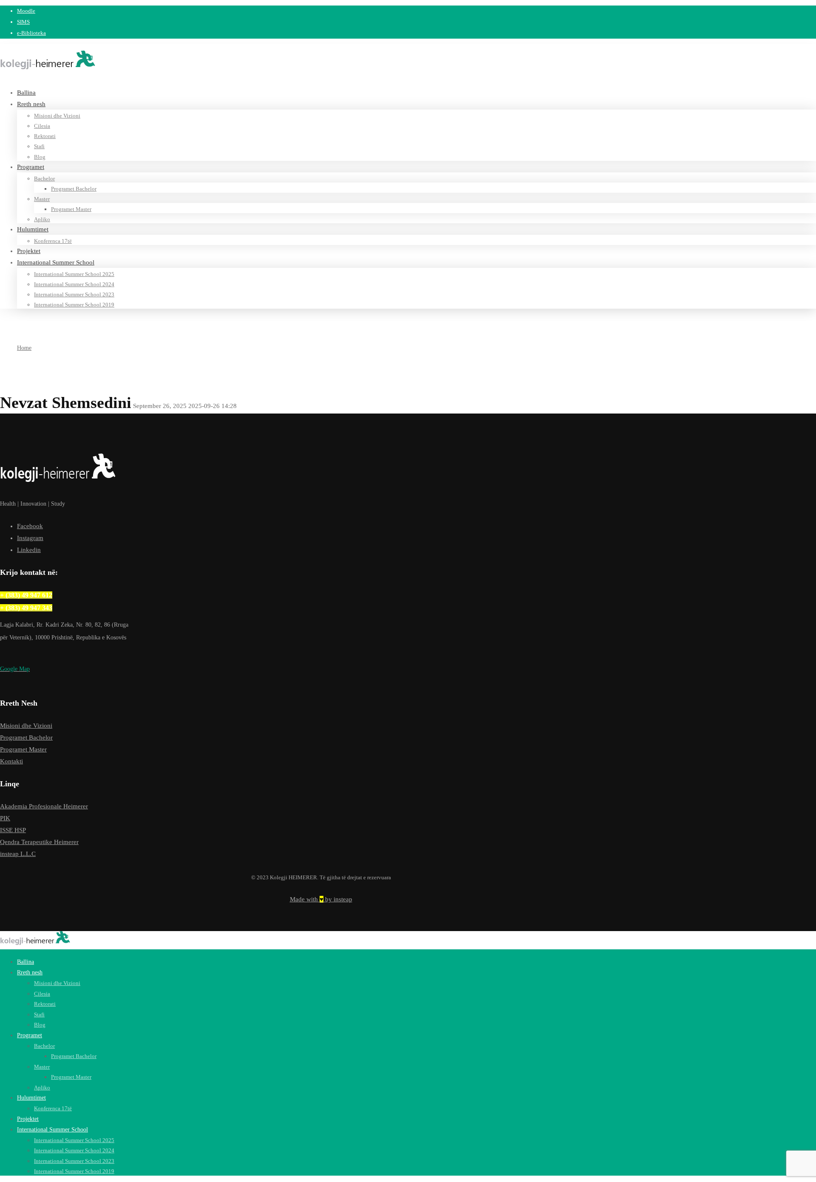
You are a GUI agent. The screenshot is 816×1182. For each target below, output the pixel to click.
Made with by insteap (321, 899)
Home (24, 348)
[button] (64, 669)
